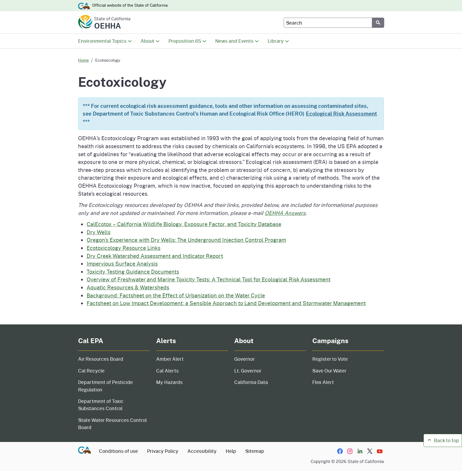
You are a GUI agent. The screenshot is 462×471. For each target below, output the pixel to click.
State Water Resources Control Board (112, 424)
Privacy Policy (162, 451)
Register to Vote (330, 358)
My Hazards (169, 382)
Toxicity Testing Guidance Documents (133, 271)
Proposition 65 (184, 40)
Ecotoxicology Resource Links (123, 248)
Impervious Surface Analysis (122, 263)
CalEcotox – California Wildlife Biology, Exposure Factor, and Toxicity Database (184, 224)
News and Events (234, 40)
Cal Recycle (91, 370)
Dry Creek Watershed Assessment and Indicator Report (155, 256)
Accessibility (202, 451)
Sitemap (254, 451)
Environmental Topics (102, 40)
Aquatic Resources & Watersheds (128, 287)
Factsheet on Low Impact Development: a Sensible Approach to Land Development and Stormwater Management (226, 303)
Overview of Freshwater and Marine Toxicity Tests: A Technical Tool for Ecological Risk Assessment (208, 279)
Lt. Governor (247, 370)
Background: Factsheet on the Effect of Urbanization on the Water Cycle (176, 295)
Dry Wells (98, 232)
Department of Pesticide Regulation (105, 386)
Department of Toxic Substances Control (101, 405)
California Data (251, 382)
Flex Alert (323, 382)
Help (231, 451)
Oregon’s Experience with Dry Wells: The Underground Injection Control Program (186, 240)
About (147, 40)
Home (83, 60)
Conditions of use (118, 451)
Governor (244, 358)
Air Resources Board (100, 358)
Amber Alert (170, 358)
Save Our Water (329, 370)
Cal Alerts (167, 370)
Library (276, 40)
